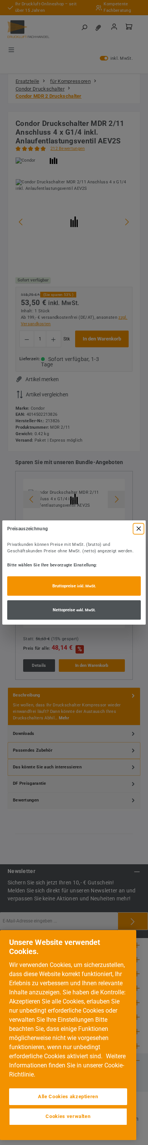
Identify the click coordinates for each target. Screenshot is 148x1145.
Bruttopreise (74, 586)
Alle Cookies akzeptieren (68, 1096)
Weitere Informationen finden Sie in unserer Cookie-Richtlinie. (67, 1065)
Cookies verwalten (68, 1116)
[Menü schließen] (138, 528)
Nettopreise (74, 609)
